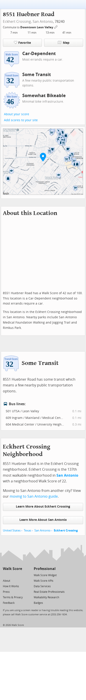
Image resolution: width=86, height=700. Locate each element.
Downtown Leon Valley (37, 27)
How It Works (11, 586)
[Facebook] (12, 574)
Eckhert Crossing (66, 530)
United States (12, 530)
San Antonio (43, 21)
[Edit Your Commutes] (56, 27)
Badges (38, 602)
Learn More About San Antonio (43, 520)
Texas (27, 530)
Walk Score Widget (45, 575)
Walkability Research (46, 597)
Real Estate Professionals (49, 591)
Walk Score (12, 569)
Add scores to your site (21, 120)
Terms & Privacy (13, 597)
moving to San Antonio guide (34, 496)
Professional (45, 569)
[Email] (19, 574)
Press (6, 591)
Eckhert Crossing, (17, 21)
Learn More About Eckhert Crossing (43, 506)
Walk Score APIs (43, 580)
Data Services (42, 586)
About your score (16, 114)
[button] (43, 157)
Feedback (9, 602)
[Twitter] (5, 574)
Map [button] (66, 43)
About (6, 580)
